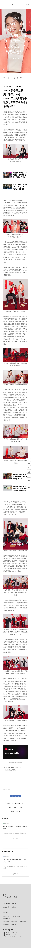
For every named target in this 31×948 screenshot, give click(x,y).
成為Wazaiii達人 (15, 921)
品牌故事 (5, 916)
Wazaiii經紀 (6, 921)
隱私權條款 (6, 924)
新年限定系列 (16, 803)
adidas (8, 803)
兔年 (23, 803)
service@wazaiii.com (17, 935)
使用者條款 (23, 921)
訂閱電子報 (13, 924)
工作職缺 (14, 907)
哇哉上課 (18, 916)
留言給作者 (15, 796)
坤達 (10, 807)
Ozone (20, 807)
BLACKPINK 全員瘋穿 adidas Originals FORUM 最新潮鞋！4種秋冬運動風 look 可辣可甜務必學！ (20, 189)
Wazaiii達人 (12, 916)
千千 (15, 807)
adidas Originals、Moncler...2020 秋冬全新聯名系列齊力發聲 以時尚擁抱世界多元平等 (21, 490)
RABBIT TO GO (15, 811)
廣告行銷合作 (6, 907)
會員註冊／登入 (7, 918)
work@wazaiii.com (15, 933)
